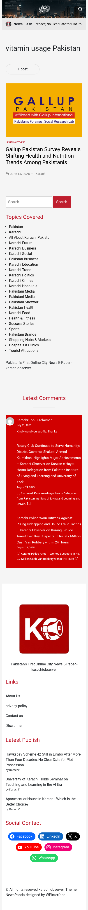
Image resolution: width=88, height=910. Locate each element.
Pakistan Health (21, 307)
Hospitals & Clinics (24, 345)
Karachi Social (20, 254)
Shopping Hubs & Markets (30, 340)
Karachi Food (19, 313)
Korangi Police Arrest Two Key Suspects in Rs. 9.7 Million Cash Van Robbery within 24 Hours (49, 536)
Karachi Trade (20, 270)
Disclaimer (43, 420)
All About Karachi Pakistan (30, 237)
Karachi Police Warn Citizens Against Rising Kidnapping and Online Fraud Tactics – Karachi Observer (49, 524)
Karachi (15, 232)
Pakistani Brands (22, 334)
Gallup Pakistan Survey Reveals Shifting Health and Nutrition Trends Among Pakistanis (43, 155)
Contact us (14, 716)
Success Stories (21, 323)
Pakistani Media (22, 291)
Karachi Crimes (21, 280)
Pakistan (16, 227)
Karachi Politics (21, 275)
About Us (13, 696)
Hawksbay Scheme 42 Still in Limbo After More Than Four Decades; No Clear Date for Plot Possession (43, 759)
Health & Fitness (15, 142)
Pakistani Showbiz (24, 302)
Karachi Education (23, 264)
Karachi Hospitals (23, 286)
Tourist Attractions (23, 350)
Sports (14, 329)
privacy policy (17, 706)
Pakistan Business (23, 259)
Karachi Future (20, 243)
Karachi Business (23, 248)
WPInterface (55, 895)
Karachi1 (41, 174)
